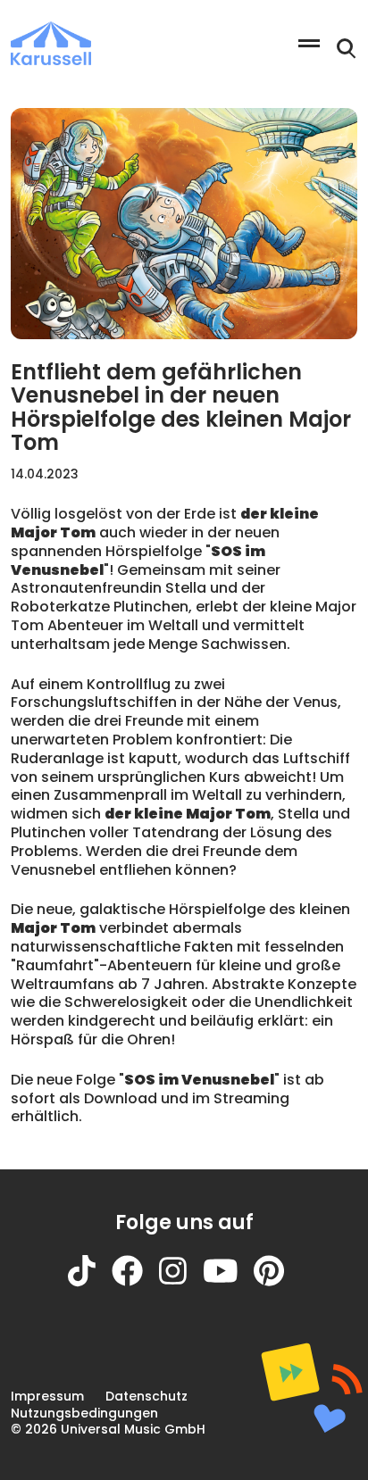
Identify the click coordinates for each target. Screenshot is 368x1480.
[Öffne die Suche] (346, 49)
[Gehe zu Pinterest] (277, 1282)
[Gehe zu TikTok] (90, 1282)
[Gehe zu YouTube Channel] (229, 1282)
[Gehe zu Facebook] (135, 1282)
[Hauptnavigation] (309, 43)
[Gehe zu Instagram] (181, 1282)
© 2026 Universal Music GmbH (108, 1429)
